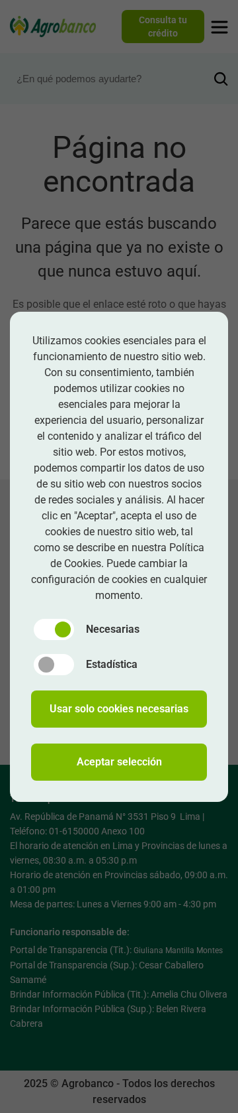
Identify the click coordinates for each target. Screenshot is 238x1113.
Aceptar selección (119, 761)
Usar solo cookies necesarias (119, 708)
